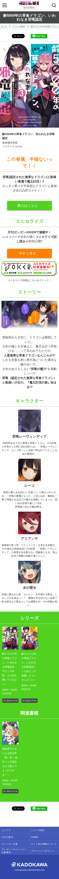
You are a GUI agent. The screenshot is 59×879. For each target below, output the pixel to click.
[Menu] (5, 5)
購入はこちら (27, 205)
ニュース (6, 830)
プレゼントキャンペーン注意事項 (14, 851)
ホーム (4, 26)
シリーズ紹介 (19, 26)
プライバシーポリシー (42, 851)
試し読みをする (9, 701)
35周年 (35, 837)
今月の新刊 (7, 837)
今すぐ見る (27, 253)
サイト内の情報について (44, 844)
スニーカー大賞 (10, 844)
